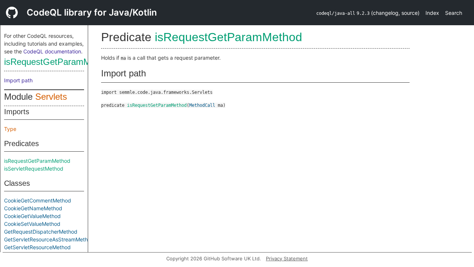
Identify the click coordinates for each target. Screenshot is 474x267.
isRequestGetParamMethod (58, 62)
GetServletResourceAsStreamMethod (49, 239)
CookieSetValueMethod (32, 224)
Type (10, 129)
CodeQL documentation (52, 51)
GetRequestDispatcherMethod (40, 231)
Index (432, 13)
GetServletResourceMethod (37, 247)
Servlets (51, 97)
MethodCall (202, 105)
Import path (18, 80)
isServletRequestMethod (33, 168)
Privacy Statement (287, 258)
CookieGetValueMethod (32, 216)
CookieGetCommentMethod (37, 200)
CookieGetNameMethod (33, 208)
